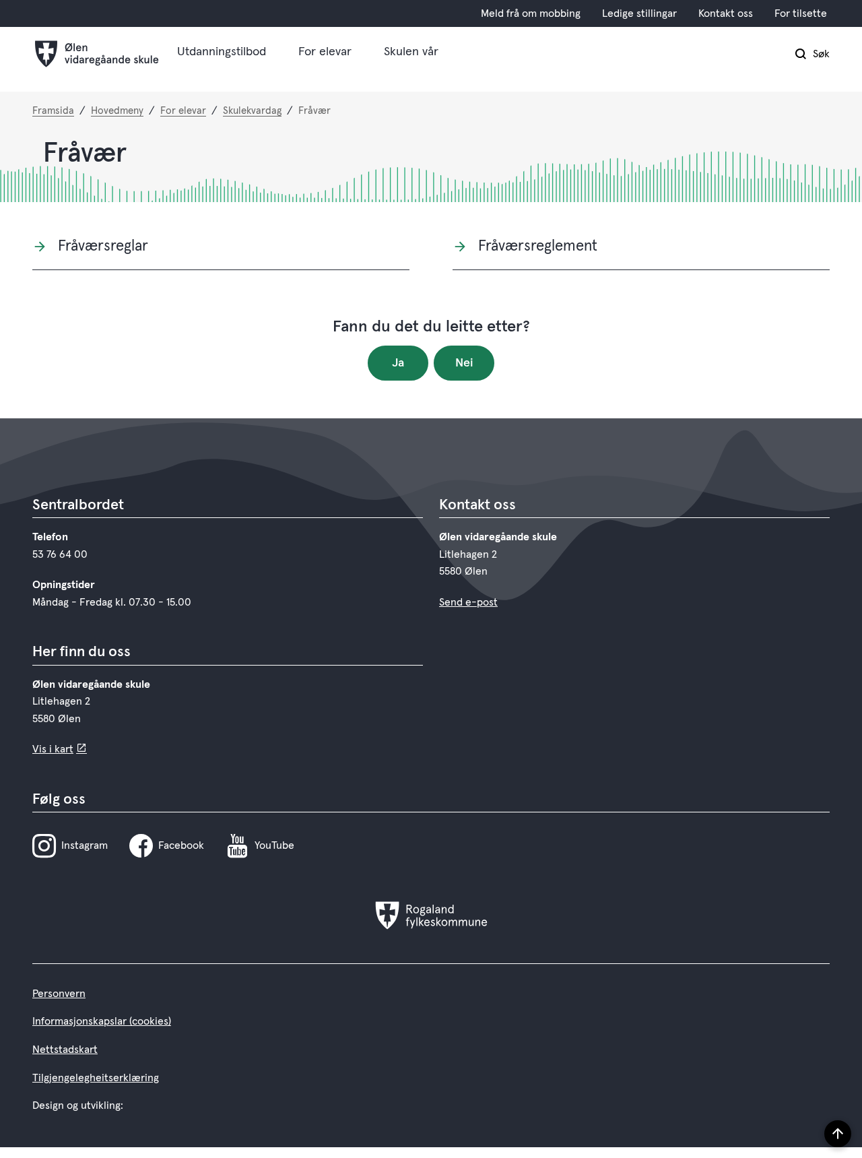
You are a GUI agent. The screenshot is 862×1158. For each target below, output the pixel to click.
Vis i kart (52, 749)
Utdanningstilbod (221, 52)
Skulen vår (411, 52)
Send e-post (468, 602)
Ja (398, 363)
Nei (464, 363)
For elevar (325, 52)
